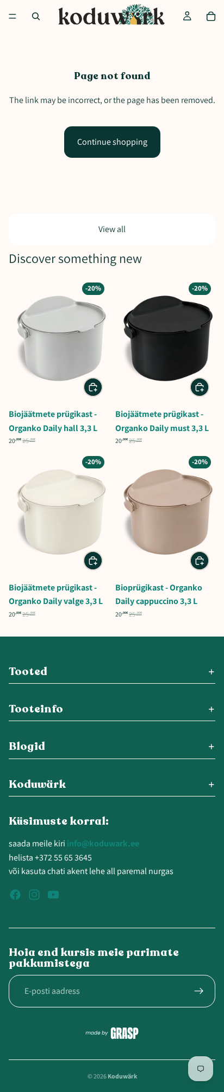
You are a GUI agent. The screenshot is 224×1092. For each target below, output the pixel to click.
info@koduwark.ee (103, 843)
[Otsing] (36, 16)
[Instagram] (34, 894)
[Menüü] (12, 16)
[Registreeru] (199, 991)
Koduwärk (122, 1076)
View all (112, 229)
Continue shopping (112, 141)
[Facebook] (15, 894)
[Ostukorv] (211, 16)
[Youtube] (53, 894)
